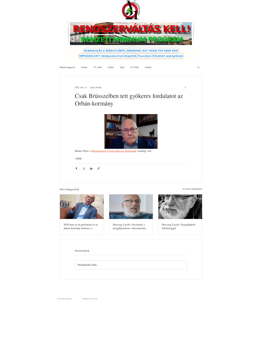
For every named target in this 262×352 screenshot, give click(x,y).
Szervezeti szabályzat (64, 299)
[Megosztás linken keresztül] (98, 168)
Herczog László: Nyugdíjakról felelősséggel (178, 226)
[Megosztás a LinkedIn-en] (91, 168)
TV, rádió (97, 67)
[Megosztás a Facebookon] (76, 168)
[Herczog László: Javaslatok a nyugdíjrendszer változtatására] (131, 206)
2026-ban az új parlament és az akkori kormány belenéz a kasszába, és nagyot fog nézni (81, 226)
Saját (122, 67)
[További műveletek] (185, 87)
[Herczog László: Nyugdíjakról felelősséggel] (180, 206)
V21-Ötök (134, 67)
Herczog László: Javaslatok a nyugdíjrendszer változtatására (129, 226)
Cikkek (111, 67)
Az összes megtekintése (192, 188)
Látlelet (148, 67)
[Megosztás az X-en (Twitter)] (83, 168)
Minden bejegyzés (67, 67)
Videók (84, 67)
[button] (198, 67)
